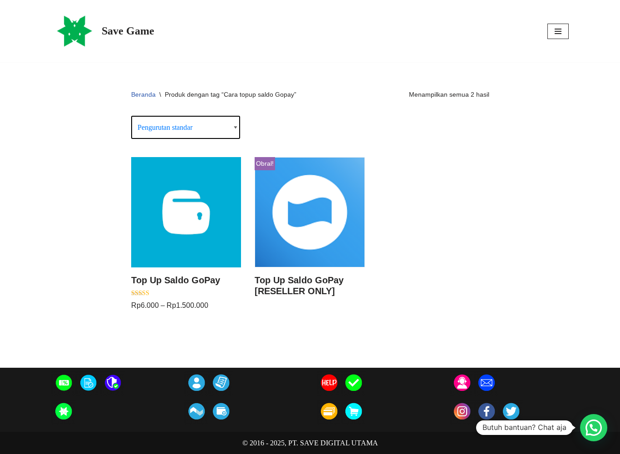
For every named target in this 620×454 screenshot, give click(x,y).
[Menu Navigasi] (558, 31)
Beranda (143, 94)
